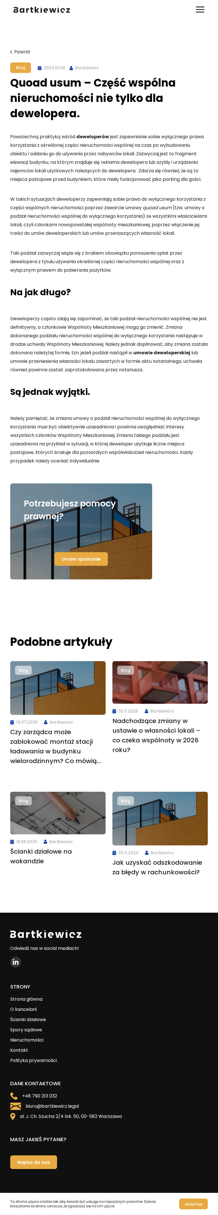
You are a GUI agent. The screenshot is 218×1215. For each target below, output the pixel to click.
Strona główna (26, 999)
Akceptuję (193, 1204)
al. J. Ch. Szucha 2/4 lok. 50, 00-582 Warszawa (71, 1116)
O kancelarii (23, 1009)
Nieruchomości (26, 1040)
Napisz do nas (33, 1162)
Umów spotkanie (81, 559)
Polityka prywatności (33, 1060)
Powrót (22, 52)
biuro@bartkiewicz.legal (52, 1106)
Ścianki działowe (28, 1019)
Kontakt (19, 1050)
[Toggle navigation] (200, 9)
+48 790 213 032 (39, 1096)
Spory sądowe (26, 1030)
